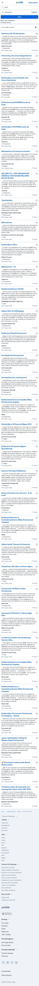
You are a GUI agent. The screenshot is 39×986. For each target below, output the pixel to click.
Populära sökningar (7, 953)
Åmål (2, 855)
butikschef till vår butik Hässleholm (11, 872)
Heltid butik (4, 823)
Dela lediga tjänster (7, 942)
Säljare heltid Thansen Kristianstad (15, 544)
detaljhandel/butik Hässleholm (10, 870)
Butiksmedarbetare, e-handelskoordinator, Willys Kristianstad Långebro (17, 689)
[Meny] (2, 2)
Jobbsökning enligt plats (8, 900)
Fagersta (4, 847)
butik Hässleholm (6, 887)
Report (35, 50)
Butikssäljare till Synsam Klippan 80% (16, 424)
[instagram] (7, 962)
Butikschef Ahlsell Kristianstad (13, 333)
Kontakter (4, 926)
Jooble (13, 982)
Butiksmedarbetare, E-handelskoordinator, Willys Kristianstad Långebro (17, 520)
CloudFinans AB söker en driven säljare (17, 566)
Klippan (3, 858)
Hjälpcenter (5, 932)
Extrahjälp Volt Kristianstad (12, 355)
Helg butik (4, 828)
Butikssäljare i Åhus (9, 245)
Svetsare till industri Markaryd (13, 471)
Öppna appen (33, 3)
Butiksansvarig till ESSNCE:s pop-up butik (15, 103)
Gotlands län (5, 850)
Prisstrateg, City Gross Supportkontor (16, 56)
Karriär (3, 929)
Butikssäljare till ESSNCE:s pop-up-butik (15, 128)
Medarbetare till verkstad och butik (15, 151)
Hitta (19, 17)
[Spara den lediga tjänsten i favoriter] (37, 34)
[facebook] (3, 962)
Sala (2, 845)
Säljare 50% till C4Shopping (12, 311)
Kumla (3, 842)
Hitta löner (4, 956)
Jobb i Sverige (6, 934)
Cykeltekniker (7, 200)
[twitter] (12, 962)
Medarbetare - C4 (8, 267)
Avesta (3, 840)
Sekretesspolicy (6, 975)
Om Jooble (4, 923)
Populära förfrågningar (8, 816)
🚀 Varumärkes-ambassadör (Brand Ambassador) (15, 763)
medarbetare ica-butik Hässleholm (11, 880)
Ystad (3, 837)
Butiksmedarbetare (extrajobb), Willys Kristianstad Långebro (16, 401)
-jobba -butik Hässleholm (8, 885)
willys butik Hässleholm (8, 867)
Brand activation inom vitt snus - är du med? (16, 494)
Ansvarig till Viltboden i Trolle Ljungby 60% (16, 614)
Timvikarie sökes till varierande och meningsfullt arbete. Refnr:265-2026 (16, 788)
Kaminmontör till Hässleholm (13, 33)
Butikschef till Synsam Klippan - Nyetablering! (14, 447)
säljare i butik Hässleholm (8, 875)
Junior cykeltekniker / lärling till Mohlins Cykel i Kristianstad (14, 739)
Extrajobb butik (5, 825)
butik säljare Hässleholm (8, 890)
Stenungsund (5, 853)
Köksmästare (6, 222)
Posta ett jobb (5, 945)
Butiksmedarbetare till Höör (12, 289)
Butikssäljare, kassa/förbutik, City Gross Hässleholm (14, 79)
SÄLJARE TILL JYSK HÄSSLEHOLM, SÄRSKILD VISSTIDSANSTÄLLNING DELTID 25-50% (15, 176)
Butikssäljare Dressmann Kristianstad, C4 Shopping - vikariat (16, 715)
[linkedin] (16, 962)
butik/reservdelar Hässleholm (9, 882)
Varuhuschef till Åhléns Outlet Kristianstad (13, 590)
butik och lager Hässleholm (9, 877)
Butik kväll (4, 830)
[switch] (36, 27)
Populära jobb (5, 897)
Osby (2, 860)
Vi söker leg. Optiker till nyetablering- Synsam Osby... (16, 639)
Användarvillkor (6, 971)
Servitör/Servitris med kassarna (14, 377)
